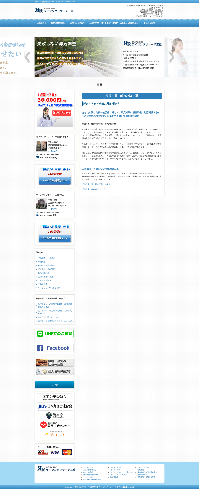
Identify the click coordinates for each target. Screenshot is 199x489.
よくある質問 (115, 470)
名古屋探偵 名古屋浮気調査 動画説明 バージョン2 (56, 312)
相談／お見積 (88, 472)
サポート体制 (88, 477)
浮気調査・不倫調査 (46, 258)
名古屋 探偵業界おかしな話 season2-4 (56, 321)
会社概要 (140, 470)
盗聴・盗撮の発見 (45, 277)
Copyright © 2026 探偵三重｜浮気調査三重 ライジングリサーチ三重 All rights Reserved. (99, 487)
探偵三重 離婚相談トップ (93, 189)
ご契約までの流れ (143, 467)
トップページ (88, 467)
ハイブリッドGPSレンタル (49, 288)
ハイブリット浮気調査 (118, 475)
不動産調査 (42, 284)
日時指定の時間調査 (90, 475)
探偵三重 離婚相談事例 (92, 479)
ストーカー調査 (44, 280)
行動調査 (41, 262)
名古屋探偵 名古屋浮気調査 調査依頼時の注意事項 (55, 305)
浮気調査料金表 (116, 467)
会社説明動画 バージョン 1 (51, 317)
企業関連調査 (43, 273)
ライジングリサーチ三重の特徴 (121, 472)
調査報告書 (114, 477)
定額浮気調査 (142, 475)
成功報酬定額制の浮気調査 (147, 472)
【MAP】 (54, 151)
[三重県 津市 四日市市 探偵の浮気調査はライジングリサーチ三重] (54, 12)
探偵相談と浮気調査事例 (146, 477)
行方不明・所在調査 (46, 269)
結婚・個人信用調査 (46, 265)
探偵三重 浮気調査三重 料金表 (96, 184)
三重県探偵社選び (89, 470)
